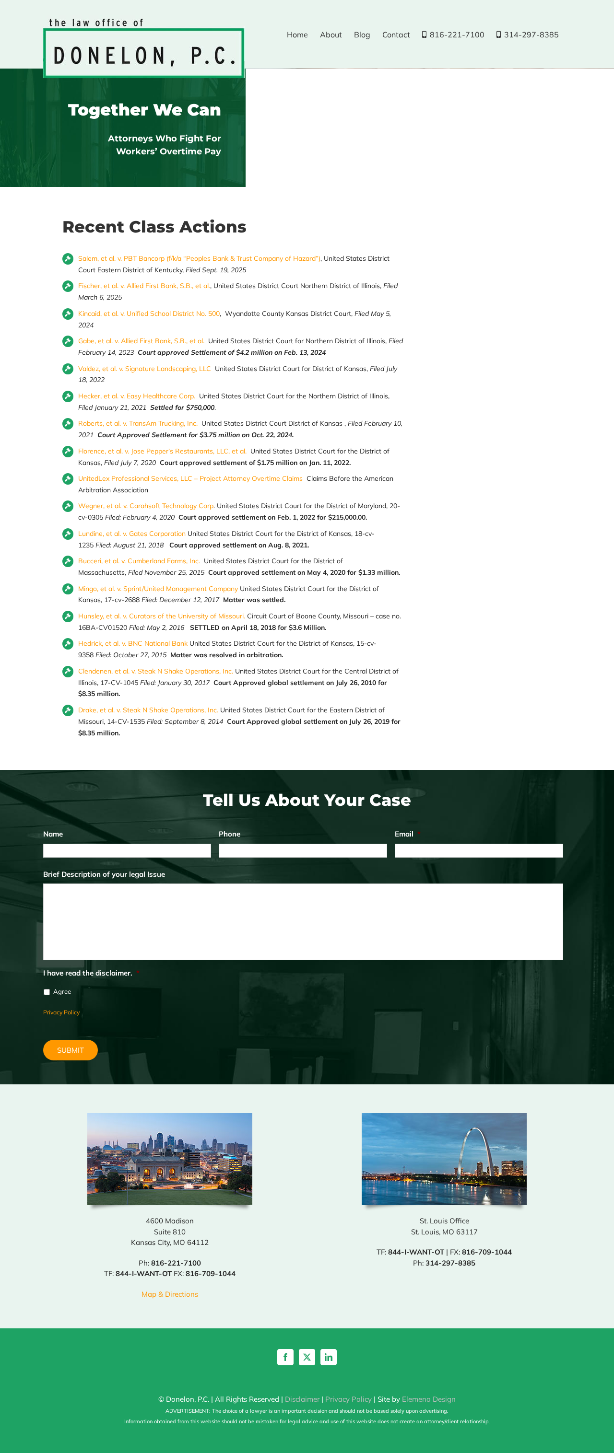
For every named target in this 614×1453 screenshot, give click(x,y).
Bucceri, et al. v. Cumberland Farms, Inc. (139, 561)
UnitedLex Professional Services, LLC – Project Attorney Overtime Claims (190, 478)
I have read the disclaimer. (91, 972)
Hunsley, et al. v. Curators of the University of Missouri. (161, 616)
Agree (62, 991)
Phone (229, 833)
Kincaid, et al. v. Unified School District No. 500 (149, 313)
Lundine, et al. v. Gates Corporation (132, 533)
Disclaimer (302, 1399)
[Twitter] (307, 1357)
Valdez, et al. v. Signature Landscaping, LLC (144, 368)
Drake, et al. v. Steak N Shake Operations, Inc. (148, 710)
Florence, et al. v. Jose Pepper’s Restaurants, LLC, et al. (162, 451)
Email (408, 833)
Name (53, 833)
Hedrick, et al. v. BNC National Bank (133, 643)
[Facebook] (285, 1357)
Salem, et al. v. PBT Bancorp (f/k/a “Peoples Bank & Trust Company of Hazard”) (199, 258)
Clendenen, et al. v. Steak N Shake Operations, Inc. (155, 671)
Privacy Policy (61, 1012)
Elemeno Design (429, 1399)
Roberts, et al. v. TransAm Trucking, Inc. (139, 423)
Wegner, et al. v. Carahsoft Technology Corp (145, 505)
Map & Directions (170, 1294)
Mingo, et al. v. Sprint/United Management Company (158, 588)
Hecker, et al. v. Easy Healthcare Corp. (136, 396)
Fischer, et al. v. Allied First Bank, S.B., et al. (144, 285)
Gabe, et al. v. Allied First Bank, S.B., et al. (141, 341)
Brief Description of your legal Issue (104, 874)
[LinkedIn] (328, 1357)
